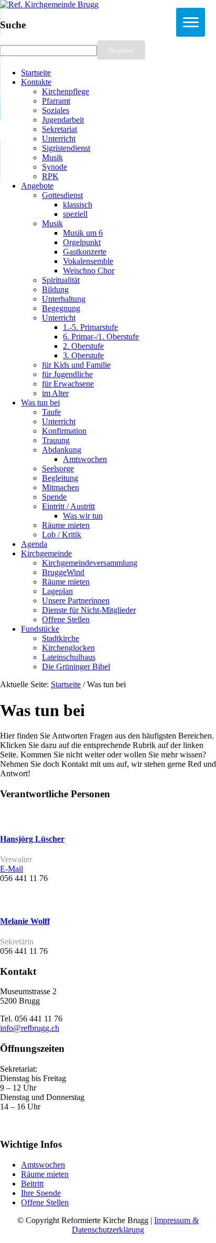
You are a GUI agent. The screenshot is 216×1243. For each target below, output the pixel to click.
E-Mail (11, 868)
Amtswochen (43, 1164)
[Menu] (190, 22)
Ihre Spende (41, 1193)
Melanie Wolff (25, 921)
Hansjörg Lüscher (32, 838)
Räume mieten (45, 1174)
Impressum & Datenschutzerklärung (135, 1225)
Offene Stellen (45, 1202)
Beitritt (32, 1183)
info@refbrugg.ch (29, 1028)
